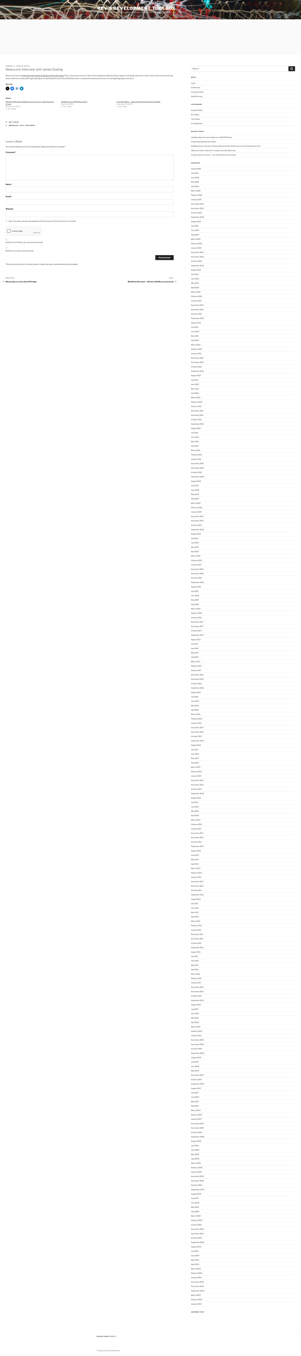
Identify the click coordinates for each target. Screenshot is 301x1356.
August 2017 (196, 640)
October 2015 (196, 736)
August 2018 (196, 587)
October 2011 (196, 943)
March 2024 (195, 292)
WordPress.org (196, 96)
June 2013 (195, 855)
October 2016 (196, 684)
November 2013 (197, 837)
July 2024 (194, 274)
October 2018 (196, 578)
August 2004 (196, 1247)
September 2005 (197, 1190)
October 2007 (196, 1080)
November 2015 (197, 732)
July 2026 (194, 173)
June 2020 (195, 490)
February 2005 (196, 1220)
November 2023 (197, 310)
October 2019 (196, 525)
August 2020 (196, 481)
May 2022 (195, 389)
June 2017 (195, 648)
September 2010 (197, 1000)
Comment (11, 152)
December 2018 (197, 569)
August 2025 (196, 222)
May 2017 (195, 653)
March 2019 (195, 556)
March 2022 (195, 397)
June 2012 (195, 908)
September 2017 (197, 635)
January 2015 (196, 776)
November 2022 (197, 362)
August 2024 (196, 270)
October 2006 (196, 1132)
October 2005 (196, 1185)
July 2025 (194, 226)
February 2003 (196, 1299)
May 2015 (195, 758)
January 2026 (196, 200)
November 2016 (197, 679)
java (22, 125)
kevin (27, 66)
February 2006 (196, 1168)
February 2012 (196, 925)
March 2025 (195, 239)
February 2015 (196, 772)
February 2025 (196, 244)
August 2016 (196, 692)
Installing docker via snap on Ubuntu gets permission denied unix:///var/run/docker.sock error (226, 146)
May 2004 (195, 1260)
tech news (30, 125)
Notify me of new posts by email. (20, 251)
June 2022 (195, 384)
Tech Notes (195, 119)
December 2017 (197, 622)
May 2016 (195, 706)
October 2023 (196, 314)
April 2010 (195, 1022)
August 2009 (196, 1058)
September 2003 (197, 1291)
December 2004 (197, 1229)
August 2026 (196, 169)
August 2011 (196, 952)
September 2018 (197, 582)
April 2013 (195, 864)
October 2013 (196, 842)
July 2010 (194, 1009)
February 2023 (196, 349)
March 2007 (196, 1110)
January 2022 (196, 406)
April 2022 (195, 393)
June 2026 (195, 178)
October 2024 (196, 261)
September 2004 (197, 1242)
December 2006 (197, 1124)
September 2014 (197, 793)
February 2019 (196, 560)
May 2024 (195, 283)
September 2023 (197, 318)
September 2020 (197, 477)
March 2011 (195, 974)
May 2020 (195, 494)
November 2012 (197, 886)
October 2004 (196, 1238)
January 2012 (196, 930)
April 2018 (195, 604)
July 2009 (195, 1062)
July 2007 (194, 1093)
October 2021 (196, 419)
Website (9, 209)
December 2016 (197, 675)
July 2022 (194, 380)
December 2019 (197, 516)
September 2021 (197, 424)
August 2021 (196, 428)
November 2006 (197, 1128)
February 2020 (196, 507)
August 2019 (196, 534)
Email (9, 196)
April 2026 (195, 186)
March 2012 (195, 921)
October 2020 (196, 472)
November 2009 (197, 1044)
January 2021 (196, 459)
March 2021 (195, 450)
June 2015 (195, 754)
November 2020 (197, 468)
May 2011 (194, 965)
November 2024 (197, 257)
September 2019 (197, 529)
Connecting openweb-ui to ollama (203, 142)
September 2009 (197, 1053)
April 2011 (195, 969)
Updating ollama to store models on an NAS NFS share (211, 137)
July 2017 (194, 644)
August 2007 (196, 1088)
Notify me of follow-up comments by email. (24, 242)
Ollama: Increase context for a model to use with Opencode (213, 150)
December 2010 (197, 987)
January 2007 (196, 1119)
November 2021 (197, 415)
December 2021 (197, 411)
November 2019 (197, 521)
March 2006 (196, 1163)
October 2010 (196, 996)
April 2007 (195, 1106)
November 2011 (197, 939)
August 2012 (196, 899)
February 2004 (196, 1273)
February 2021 (196, 455)
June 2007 (195, 1097)
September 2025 (197, 217)
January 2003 (196, 1304)
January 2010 (196, 1036)
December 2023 (197, 305)
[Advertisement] (150, 37)
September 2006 (197, 1137)
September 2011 (197, 947)
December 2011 (197, 934)
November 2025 (197, 208)
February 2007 (196, 1115)
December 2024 (197, 252)
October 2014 (196, 789)
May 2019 (195, 547)
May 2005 (195, 1207)
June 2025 (195, 230)
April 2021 (195, 446)
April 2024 (195, 288)
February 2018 (196, 613)
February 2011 (196, 978)
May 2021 (195, 441)
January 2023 (196, 353)
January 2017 (196, 670)
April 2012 (195, 917)
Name (9, 184)
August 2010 (196, 1005)
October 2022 (196, 367)
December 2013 (197, 833)
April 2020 (195, 499)
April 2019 (195, 551)
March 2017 (195, 662)
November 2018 (197, 574)
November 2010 (197, 991)
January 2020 (196, 512)
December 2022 (197, 358)
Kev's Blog (14, 122)
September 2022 (197, 371)
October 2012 (196, 890)
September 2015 (197, 741)
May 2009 (195, 1071)
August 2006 (196, 1141)
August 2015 (196, 745)
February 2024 (196, 296)
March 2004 (196, 1269)
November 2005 (197, 1181)
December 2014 (197, 780)
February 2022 (196, 402)
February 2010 (196, 1031)
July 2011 (194, 956)
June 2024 (195, 279)
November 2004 (197, 1234)
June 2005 (195, 1203)
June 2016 (195, 701)
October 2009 (196, 1049)
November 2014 (197, 785)
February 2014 (196, 824)
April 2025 (195, 235)
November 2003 (197, 1286)
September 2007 (197, 1084)
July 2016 (194, 697)
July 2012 (194, 903)
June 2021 (195, 437)
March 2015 (195, 767)
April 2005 (195, 1212)
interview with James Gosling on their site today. (43, 75)
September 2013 (197, 846)
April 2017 (195, 657)
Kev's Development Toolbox (136, 8)
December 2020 (197, 463)
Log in (193, 83)
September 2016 (197, 688)
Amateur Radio (196, 110)
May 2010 (195, 1018)
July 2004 (195, 1251)
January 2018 (196, 618)
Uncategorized (196, 123)
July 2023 (194, 327)
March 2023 (195, 345)
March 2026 (195, 191)
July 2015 (194, 750)
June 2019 (195, 543)
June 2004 (195, 1256)
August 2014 (196, 798)
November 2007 (197, 1075)
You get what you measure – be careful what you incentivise (213, 155)
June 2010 (195, 1013)
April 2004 (195, 1264)
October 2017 (196, 631)
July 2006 (195, 1146)
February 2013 (196, 873)
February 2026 (196, 195)
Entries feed (195, 87)
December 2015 (197, 728)
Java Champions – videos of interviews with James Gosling (138, 102)
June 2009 (195, 1066)
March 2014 (195, 820)
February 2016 (196, 719)
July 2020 (194, 485)
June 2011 (195, 961)
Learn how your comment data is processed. (59, 264)
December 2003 (197, 1282)
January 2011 (196, 983)
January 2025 (196, 248)
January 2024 (196, 301)
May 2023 (195, 336)
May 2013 (195, 859)
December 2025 (197, 204)
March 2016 (195, 714)
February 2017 (196, 666)
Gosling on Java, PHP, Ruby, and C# (74, 102)
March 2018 (195, 609)
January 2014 (196, 829)
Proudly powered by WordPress (108, 1351)
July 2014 (194, 802)
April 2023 (195, 340)
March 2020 (196, 503)
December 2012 (197, 881)
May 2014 (195, 811)
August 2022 (196, 375)
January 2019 (196, 565)
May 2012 (195, 912)
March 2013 (195, 868)
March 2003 (196, 1295)
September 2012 (197, 895)
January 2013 (196, 877)
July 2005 (195, 1198)
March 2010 (195, 1027)
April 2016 (195, 710)
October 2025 (196, 213)
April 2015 (195, 763)
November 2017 (197, 626)
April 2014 (195, 815)
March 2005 (196, 1216)
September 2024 (197, 266)
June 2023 (195, 331)
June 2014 (195, 807)
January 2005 (196, 1225)
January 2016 (196, 723)
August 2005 (196, 1194)
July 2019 (194, 538)
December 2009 (197, 1040)
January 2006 (196, 1172)
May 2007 (195, 1102)
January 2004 (196, 1277)
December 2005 (197, 1176)
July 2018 (194, 591)
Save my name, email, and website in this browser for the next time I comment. (42, 221)
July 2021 (194, 433)
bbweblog (14, 125)
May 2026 (195, 182)
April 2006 (195, 1159)
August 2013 (196, 851)
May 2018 (195, 600)
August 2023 (196, 323)
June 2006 (195, 1150)
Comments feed (197, 92)
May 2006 (195, 1154)
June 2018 (195, 596)
